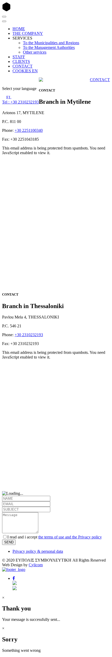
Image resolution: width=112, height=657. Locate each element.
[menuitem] (19, 29)
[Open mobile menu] (4, 16)
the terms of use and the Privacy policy (70, 537)
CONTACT (100, 79)
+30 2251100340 (29, 130)
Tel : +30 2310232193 (20, 102)
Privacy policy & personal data (38, 551)
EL (8, 97)
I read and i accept (54, 537)
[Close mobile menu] (4, 21)
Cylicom (36, 565)
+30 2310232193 (29, 335)
